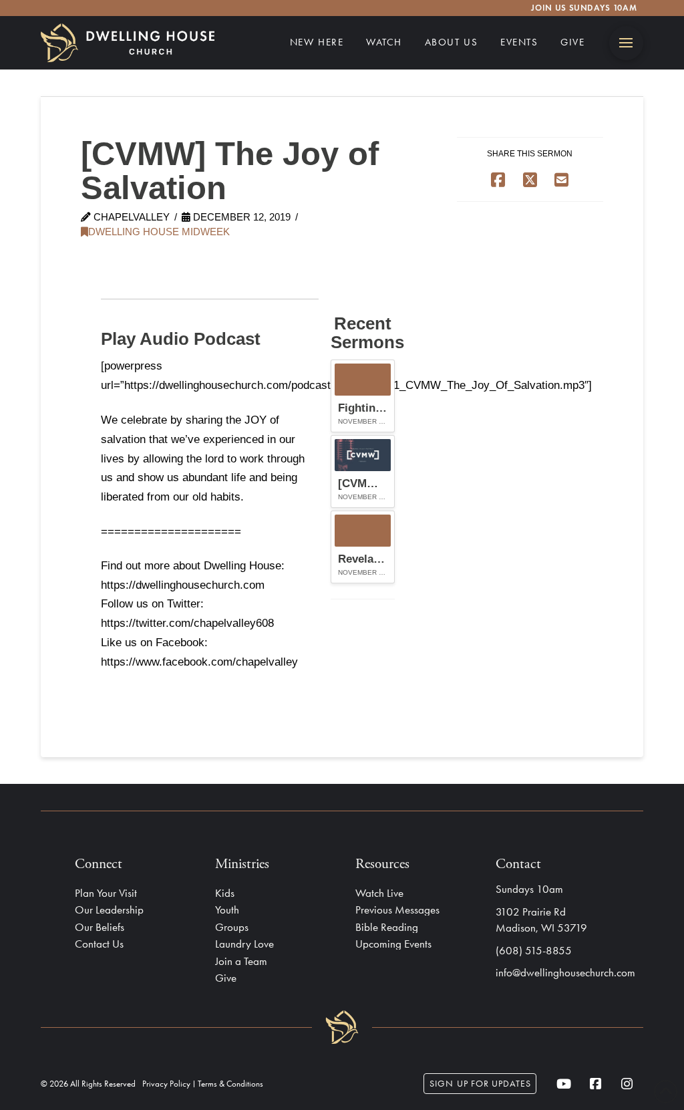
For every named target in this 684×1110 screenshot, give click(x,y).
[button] (626, 43)
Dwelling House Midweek (159, 232)
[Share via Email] (561, 179)
